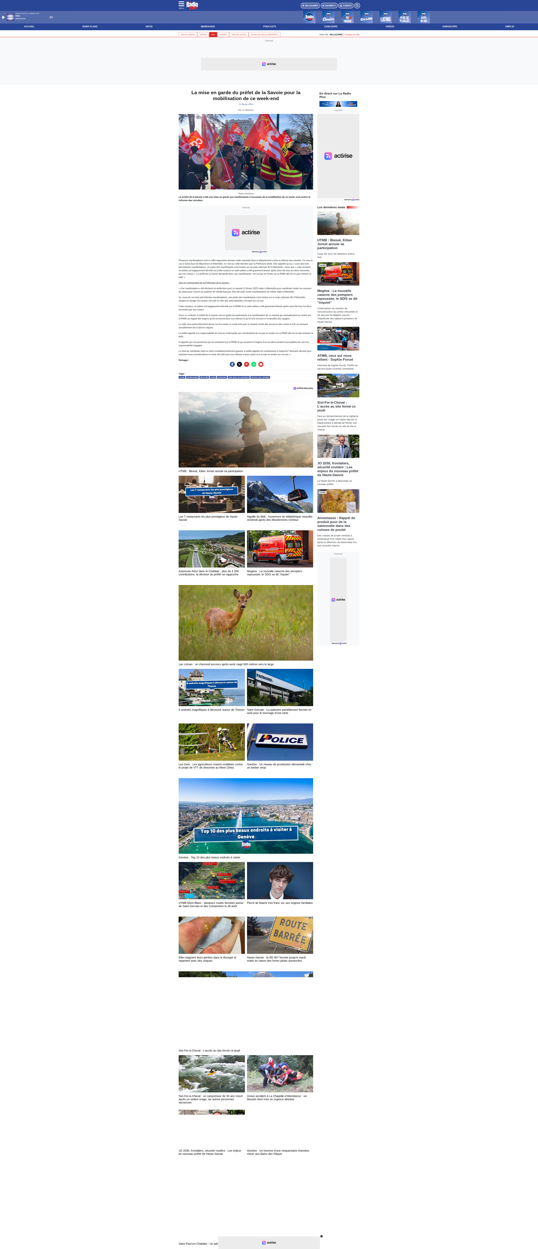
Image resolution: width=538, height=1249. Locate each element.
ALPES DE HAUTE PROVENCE (264, 34)
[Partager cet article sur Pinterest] (246, 365)
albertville (204, 377)
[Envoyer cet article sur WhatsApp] (253, 365)
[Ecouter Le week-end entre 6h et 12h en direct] (338, 103)
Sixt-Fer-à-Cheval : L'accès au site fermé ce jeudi (336, 406)
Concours (331, 26)
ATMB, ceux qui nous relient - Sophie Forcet (335, 357)
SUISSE (223, 34)
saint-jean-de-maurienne (238, 377)
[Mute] (51, 17)
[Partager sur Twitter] (239, 365)
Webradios (208, 26)
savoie (182, 377)
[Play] (4, 17)
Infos (149, 26)
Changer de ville (352, 34)
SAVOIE (203, 34)
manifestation (192, 377)
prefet (212, 377)
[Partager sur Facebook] (231, 365)
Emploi (509, 26)
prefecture (221, 377)
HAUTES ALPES (239, 34)
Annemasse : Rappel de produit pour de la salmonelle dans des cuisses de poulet (336, 524)
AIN (213, 34)
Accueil (29, 26)
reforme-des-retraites (260, 377)
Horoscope (449, 26)
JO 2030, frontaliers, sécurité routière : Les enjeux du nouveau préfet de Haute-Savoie (337, 469)
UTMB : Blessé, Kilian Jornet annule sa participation (334, 244)
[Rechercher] (357, 5)
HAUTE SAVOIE (188, 34)
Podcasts (269, 26)
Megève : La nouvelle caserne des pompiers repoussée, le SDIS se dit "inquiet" (337, 296)
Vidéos (390, 26)
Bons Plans (90, 26)
